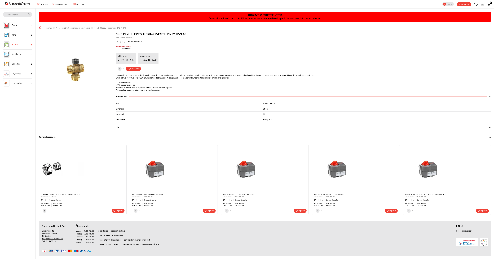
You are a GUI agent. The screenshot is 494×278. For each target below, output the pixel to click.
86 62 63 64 (465, 4)
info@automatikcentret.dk (52, 239)
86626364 (49, 236)
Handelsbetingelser (463, 231)
